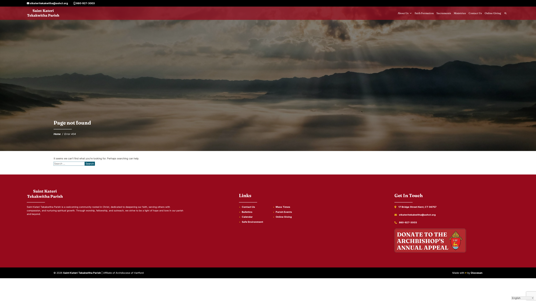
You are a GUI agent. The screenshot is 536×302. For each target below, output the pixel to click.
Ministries (460, 13)
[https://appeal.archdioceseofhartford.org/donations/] (430, 241)
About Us (403, 13)
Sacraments (443, 13)
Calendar (247, 216)
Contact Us (475, 13)
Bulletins (247, 212)
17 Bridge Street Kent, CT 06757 (417, 207)
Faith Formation (424, 13)
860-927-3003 (85, 3)
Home (57, 134)
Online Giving (493, 13)
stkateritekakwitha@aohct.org (48, 3)
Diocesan (476, 272)
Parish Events (284, 212)
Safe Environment (252, 221)
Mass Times (283, 207)
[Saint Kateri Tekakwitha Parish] (43, 13)
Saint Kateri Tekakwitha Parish (82, 272)
